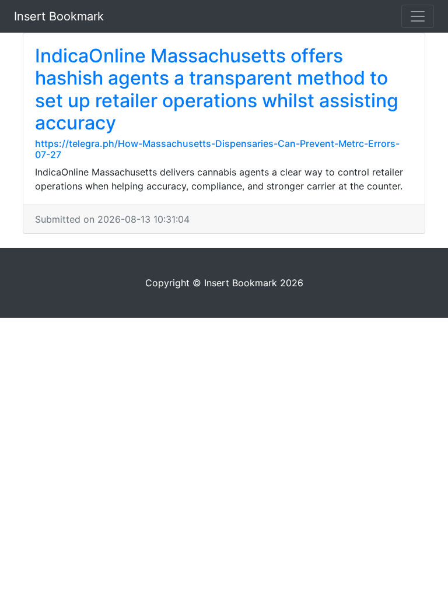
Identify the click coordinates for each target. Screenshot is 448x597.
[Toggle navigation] (417, 16)
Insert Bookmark (59, 16)
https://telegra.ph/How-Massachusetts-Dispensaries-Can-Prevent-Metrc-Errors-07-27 (217, 149)
